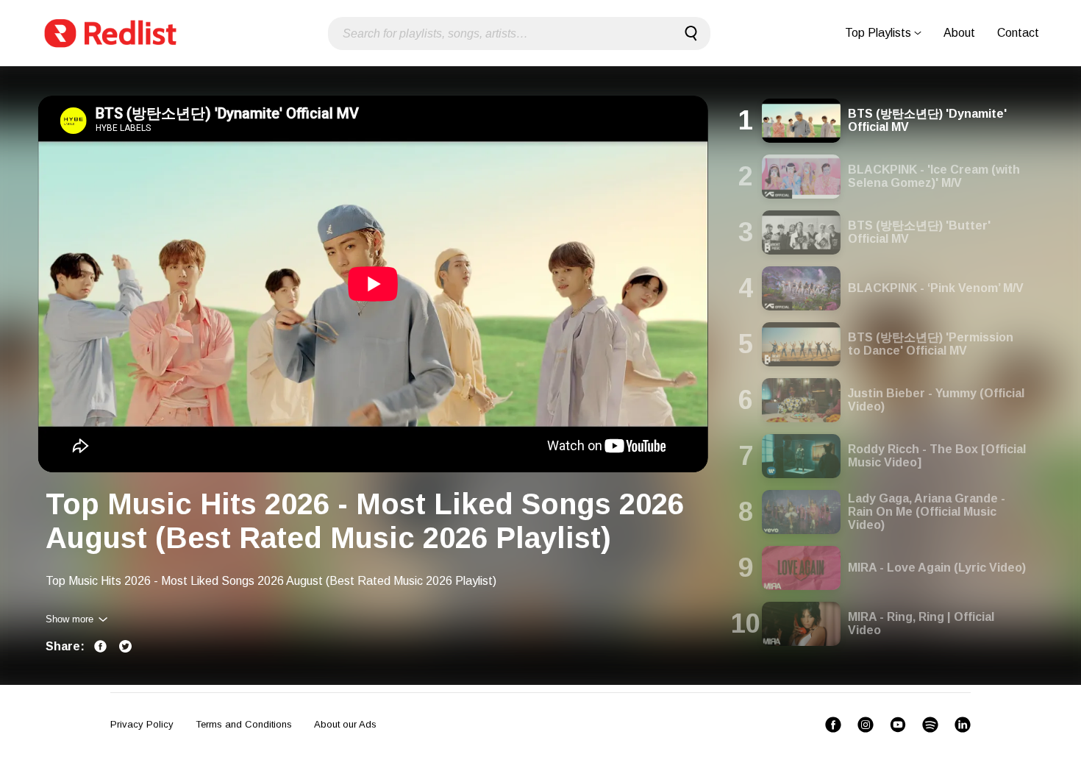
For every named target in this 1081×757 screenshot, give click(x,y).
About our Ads (345, 724)
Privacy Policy (142, 724)
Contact (1018, 32)
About (959, 32)
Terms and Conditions (244, 724)
